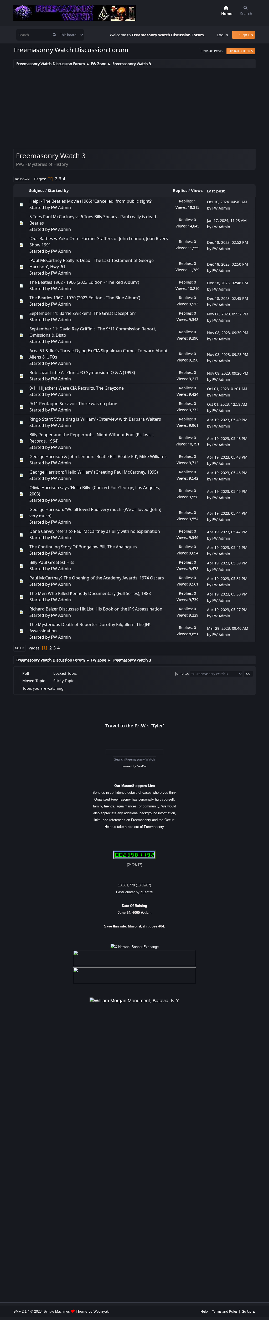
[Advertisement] (134, 107)
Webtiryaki (102, 1311)
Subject (36, 190)
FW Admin (61, 207)
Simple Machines (57, 1311)
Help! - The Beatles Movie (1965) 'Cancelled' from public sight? (90, 201)
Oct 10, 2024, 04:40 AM (227, 201)
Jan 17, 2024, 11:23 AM (227, 220)
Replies (180, 190)
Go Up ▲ (249, 1311)
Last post (216, 190)
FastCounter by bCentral (134, 892)
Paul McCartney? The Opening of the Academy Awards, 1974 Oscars (96, 578)
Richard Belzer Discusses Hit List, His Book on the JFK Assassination (95, 609)
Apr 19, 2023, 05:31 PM (227, 578)
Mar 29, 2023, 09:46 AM (227, 628)
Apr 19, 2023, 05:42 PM (227, 531)
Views (197, 190)
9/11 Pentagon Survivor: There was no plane (73, 403)
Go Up (19, 648)
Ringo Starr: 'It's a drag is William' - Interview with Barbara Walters (95, 419)
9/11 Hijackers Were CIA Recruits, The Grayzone (76, 388)
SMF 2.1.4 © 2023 (27, 1311)
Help (204, 1311)
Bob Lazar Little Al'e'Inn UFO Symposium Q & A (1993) (82, 372)
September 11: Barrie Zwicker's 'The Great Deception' (82, 313)
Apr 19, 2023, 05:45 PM (227, 491)
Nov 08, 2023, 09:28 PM (227, 354)
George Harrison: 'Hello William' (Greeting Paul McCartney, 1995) (93, 472)
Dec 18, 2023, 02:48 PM (227, 282)
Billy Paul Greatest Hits (51, 562)
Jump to (181, 673)
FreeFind (142, 766)
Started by (58, 190)
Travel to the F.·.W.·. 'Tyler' (134, 725)
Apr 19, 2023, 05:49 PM (227, 419)
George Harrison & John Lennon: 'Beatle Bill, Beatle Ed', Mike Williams (98, 456)
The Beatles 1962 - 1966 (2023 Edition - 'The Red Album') (84, 282)
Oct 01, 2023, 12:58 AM (227, 404)
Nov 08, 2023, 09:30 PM (227, 332)
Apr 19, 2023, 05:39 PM (227, 562)
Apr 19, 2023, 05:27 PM (227, 609)
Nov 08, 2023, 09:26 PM (227, 373)
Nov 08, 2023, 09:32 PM (227, 313)
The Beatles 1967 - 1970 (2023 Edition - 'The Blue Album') (84, 298)
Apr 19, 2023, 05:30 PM (227, 594)
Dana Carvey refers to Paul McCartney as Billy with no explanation (94, 531)
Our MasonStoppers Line (134, 786)
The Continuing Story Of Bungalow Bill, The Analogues (83, 547)
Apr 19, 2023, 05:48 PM (227, 438)
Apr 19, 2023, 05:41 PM (227, 547)
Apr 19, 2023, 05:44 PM (227, 513)
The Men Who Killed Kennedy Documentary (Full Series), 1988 (90, 593)
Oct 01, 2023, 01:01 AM (227, 388)
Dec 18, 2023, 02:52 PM (227, 242)
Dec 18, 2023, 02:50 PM (227, 264)
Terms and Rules (224, 1311)
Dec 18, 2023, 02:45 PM (227, 298)
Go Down (22, 179)
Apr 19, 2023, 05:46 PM (227, 472)
